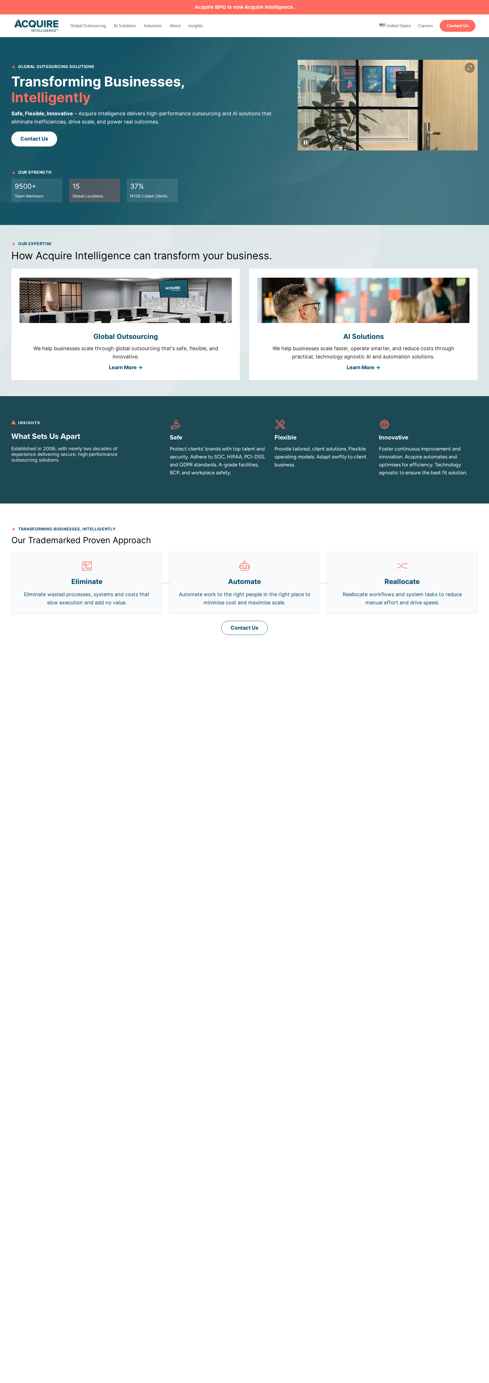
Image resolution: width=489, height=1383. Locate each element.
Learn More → (126, 367)
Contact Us (458, 25)
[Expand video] (470, 68)
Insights (195, 25)
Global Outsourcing (88, 25)
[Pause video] (306, 142)
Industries (153, 25)
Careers (425, 25)
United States (398, 25)
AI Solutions (125, 25)
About (175, 25)
